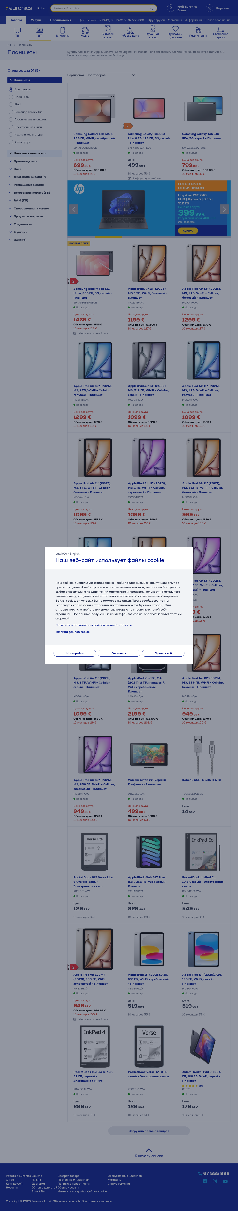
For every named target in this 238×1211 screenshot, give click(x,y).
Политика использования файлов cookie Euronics (91, 625)
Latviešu (61, 553)
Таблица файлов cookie (72, 632)
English (75, 553)
